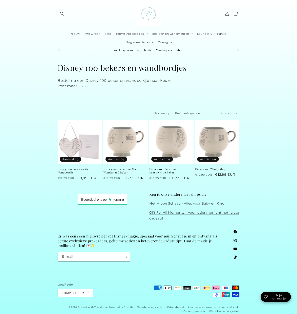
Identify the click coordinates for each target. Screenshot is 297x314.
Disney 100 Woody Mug (210, 169)
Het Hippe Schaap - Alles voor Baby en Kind (186, 203)
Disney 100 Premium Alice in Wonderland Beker (122, 170)
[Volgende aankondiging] (238, 50)
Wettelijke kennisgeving (224, 311)
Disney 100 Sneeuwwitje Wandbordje (73, 170)
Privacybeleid (175, 307)
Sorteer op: (162, 113)
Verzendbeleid (230, 307)
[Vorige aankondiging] (59, 50)
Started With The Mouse (93, 307)
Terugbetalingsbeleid (150, 307)
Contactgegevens (194, 311)
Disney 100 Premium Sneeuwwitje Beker (163, 170)
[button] (62, 13)
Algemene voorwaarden (203, 307)
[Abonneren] (125, 256)
